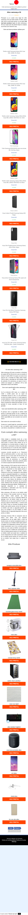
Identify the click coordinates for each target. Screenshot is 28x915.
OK (19, 913)
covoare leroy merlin (14, 658)
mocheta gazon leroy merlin (14, 611)
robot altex (14, 634)
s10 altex (14, 773)
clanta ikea (14, 796)
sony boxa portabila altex (14, 750)
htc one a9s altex (14, 819)
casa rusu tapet (14, 704)
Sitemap (14, 841)
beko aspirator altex (14, 588)
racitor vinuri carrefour (14, 681)
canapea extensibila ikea (14, 565)
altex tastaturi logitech (14, 727)
